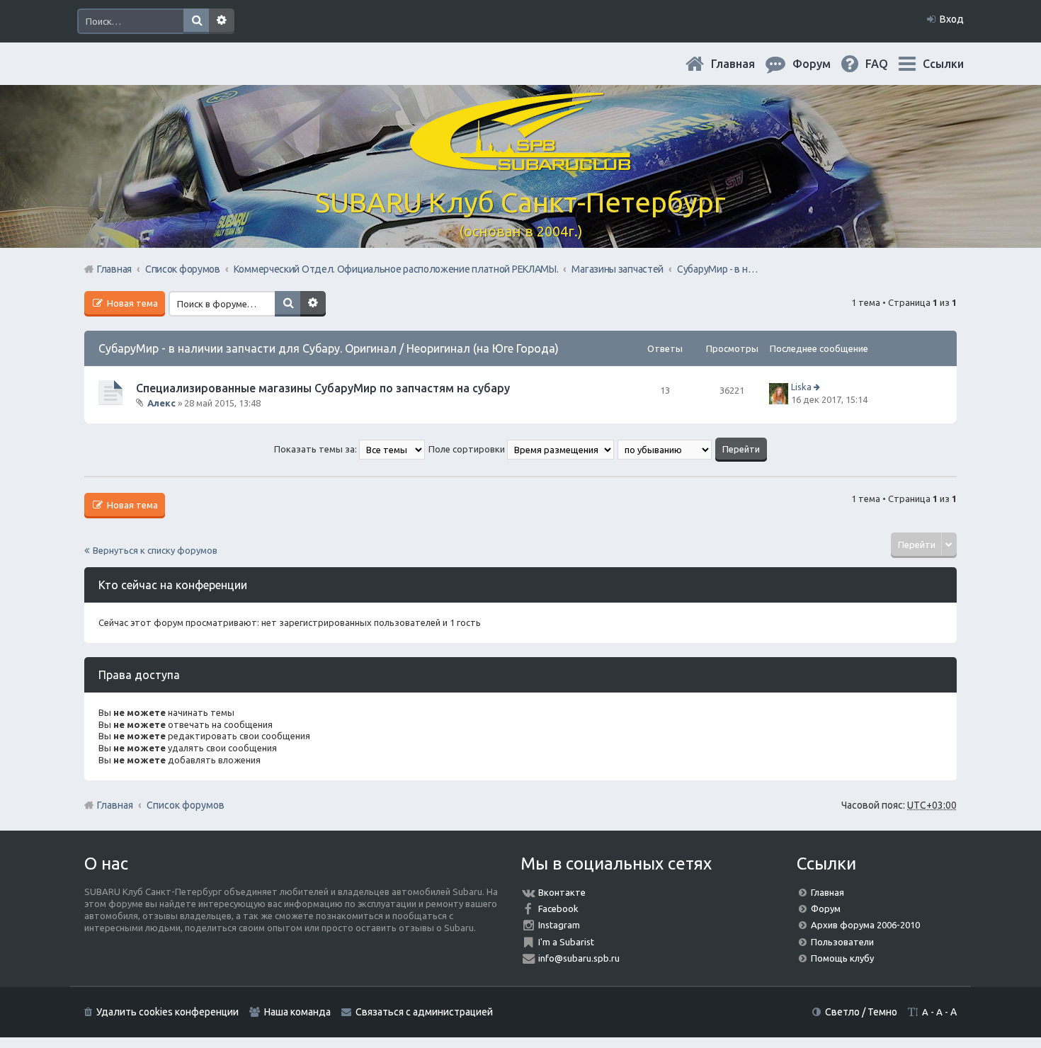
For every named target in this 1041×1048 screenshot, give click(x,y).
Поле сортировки (467, 449)
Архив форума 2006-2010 (865, 925)
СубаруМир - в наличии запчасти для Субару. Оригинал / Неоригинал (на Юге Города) (328, 348)
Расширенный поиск (221, 21)
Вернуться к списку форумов (155, 550)
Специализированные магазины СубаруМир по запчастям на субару (323, 388)
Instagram (559, 925)
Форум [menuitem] (823, 63)
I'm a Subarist (566, 942)
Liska (801, 387)
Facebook (558, 908)
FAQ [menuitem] (888, 63)
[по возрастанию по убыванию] (665, 449)
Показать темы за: (316, 449)
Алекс (161, 403)
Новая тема (131, 303)
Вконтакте (562, 892)
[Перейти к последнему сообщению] (818, 387)
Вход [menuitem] (952, 19)
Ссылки (943, 63)
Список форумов (185, 805)
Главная (744, 63)
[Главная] (520, 162)
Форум (826, 908)
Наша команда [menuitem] (297, 1012)
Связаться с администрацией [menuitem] (424, 1012)
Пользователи (842, 942)
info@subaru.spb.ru (579, 958)
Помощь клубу (842, 958)
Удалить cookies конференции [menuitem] (167, 1012)
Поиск (196, 21)
